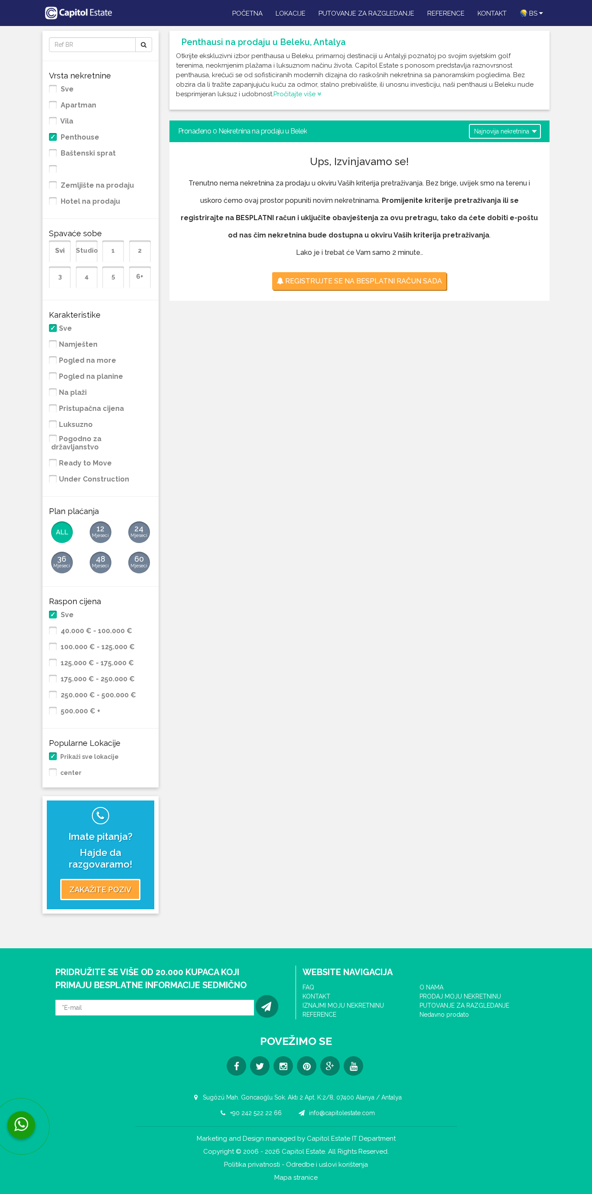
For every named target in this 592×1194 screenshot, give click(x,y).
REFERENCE (446, 13)
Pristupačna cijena (91, 409)
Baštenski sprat (87, 153)
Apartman (77, 105)
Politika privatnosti (252, 1164)
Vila (66, 121)
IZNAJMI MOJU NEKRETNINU (343, 1005)
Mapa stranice (296, 1177)
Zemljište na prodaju (96, 185)
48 (100, 561)
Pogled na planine (91, 377)
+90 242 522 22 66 (255, 1112)
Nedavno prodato (444, 1014)
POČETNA (247, 13)
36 (61, 561)
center (70, 772)
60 (138, 561)
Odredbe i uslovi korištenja (327, 1164)
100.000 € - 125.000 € (97, 647)
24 (138, 531)
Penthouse (79, 137)
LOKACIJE (291, 13)
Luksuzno (76, 425)
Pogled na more (87, 360)
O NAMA (431, 987)
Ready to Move (85, 463)
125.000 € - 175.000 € (96, 663)
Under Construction (94, 479)
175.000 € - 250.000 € (97, 679)
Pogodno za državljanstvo (76, 443)
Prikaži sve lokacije (89, 756)
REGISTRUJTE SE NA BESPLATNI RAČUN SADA (362, 281)
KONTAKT (492, 13)
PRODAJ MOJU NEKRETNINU (460, 996)
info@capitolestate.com (341, 1112)
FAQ (308, 987)
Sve (66, 89)
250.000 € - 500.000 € (97, 695)
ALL (62, 532)
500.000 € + (79, 711)
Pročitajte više (295, 94)
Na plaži (73, 393)
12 (100, 531)
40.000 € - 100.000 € (95, 631)
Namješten (78, 344)
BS (533, 13)
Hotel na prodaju (89, 201)
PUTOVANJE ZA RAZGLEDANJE (366, 13)
